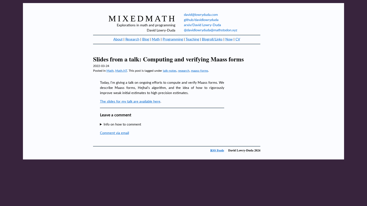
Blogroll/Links (212, 39)
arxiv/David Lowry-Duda (202, 25)
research (183, 70)
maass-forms (199, 70)
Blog (145, 39)
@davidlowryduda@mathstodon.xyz (210, 30)
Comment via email (114, 133)
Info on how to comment (122, 124)
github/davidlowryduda (201, 20)
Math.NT (121, 70)
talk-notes (169, 70)
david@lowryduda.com (201, 15)
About (118, 39)
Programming (173, 39)
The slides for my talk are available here (130, 101)
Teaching (192, 39)
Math (156, 39)
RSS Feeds (217, 150)
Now (229, 39)
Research (132, 39)
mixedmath (142, 18)
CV (237, 39)
